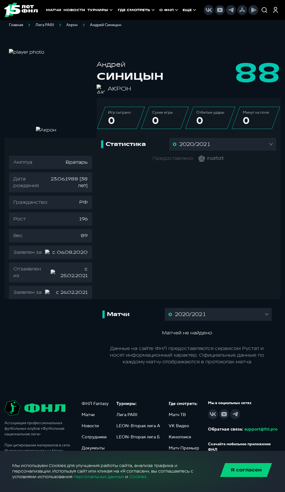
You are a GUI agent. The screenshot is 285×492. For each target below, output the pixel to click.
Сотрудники (94, 437)
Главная (16, 25)
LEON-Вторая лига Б (138, 437)
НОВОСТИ (74, 10)
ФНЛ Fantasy (95, 403)
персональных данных (98, 476)
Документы (93, 448)
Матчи (88, 415)
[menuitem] (137, 10)
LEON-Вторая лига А (138, 426)
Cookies (137, 476)
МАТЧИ (53, 10)
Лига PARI (44, 25)
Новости (90, 426)
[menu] (157, 10)
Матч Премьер (184, 448)
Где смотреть (134, 10)
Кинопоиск (180, 437)
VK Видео (179, 426)
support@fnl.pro (260, 429)
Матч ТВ (177, 415)
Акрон (72, 25)
